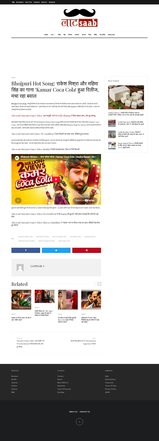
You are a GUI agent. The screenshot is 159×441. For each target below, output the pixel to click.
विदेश (13, 2)
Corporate (109, 383)
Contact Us (85, 412)
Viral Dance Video (64, 241)
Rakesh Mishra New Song (47, 241)
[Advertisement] (79, 55)
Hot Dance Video (76, 236)
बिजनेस (70, 35)
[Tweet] (56, 250)
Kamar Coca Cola (90, 236)
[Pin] (86, 250)
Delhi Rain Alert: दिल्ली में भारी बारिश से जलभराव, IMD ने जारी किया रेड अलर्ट (131, 123)
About (59, 379)
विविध (95, 35)
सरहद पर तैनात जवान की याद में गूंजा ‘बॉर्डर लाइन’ (21, 319)
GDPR (107, 392)
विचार (89, 35)
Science (37, 2)
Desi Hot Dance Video (59, 236)
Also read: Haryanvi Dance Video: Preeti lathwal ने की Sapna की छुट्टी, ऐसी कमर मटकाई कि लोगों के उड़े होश (54, 215)
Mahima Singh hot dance (27, 241)
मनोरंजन (77, 35)
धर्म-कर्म (84, 35)
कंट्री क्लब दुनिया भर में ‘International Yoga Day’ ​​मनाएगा (83, 341)
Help (107, 376)
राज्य (52, 35)
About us (73, 412)
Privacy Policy (110, 389)
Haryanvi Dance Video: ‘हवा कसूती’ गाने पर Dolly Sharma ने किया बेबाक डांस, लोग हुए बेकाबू (30, 342)
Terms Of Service (64, 389)
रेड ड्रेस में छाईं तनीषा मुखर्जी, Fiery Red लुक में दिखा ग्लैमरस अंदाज (67, 320)
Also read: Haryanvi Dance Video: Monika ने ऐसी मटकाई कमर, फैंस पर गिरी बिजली (45, 149)
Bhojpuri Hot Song (43, 236)
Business (20, 2)
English (111, 35)
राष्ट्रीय (46, 35)
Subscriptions (110, 379)
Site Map (60, 392)
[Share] (25, 250)
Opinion (52, 2)
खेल (65, 35)
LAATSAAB (36, 266)
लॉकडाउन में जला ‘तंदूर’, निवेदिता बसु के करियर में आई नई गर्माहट (90, 320)
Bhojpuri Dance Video (26, 236)
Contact (60, 376)
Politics (28, 2)
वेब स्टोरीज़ (102, 35)
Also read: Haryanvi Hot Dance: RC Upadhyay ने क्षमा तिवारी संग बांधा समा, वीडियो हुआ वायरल (50, 133)
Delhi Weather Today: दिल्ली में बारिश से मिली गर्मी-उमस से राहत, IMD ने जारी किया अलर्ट (131, 134)
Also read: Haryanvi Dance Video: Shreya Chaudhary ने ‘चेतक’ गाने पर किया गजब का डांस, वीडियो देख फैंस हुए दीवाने (55, 224)
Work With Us (62, 383)
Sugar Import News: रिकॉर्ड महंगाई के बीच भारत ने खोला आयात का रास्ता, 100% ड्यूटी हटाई (130, 145)
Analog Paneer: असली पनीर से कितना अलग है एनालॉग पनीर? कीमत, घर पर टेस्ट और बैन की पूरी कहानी (126, 114)
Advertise (61, 386)
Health (44, 2)
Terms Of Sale (110, 386)
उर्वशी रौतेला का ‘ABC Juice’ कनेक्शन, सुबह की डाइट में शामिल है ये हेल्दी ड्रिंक (44, 313)
